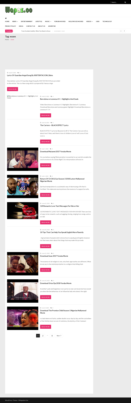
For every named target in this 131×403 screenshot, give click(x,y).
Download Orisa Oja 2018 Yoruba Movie (55, 283)
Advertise (52, 26)
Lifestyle (39, 21)
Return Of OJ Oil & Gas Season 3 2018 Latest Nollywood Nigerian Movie (62, 180)
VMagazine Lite (23, 400)
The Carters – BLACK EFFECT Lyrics (54, 125)
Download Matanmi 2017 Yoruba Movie (55, 151)
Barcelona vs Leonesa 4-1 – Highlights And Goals (59, 99)
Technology (107, 21)
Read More (12, 89)
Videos (88, 21)
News (14, 21)
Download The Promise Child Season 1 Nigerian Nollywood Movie (63, 311)
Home (7, 21)
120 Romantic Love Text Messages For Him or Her (59, 206)
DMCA (21, 26)
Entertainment (26, 21)
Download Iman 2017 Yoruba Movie (54, 256)
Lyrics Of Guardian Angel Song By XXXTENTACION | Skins (30, 75)
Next (58, 336)
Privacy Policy (10, 26)
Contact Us (30, 26)
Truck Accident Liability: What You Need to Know (35, 31)
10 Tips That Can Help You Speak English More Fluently (62, 232)
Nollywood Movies (76, 21)
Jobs (97, 21)
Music (47, 21)
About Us (41, 26)
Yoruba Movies (60, 21)
